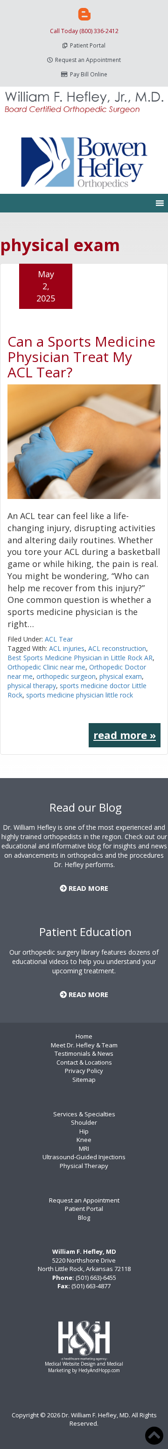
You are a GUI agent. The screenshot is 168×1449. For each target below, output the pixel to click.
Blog (84, 1217)
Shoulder (84, 1122)
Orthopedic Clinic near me (46, 667)
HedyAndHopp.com (99, 1370)
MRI (84, 1148)
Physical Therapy (84, 1166)
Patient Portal (87, 45)
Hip (84, 1131)
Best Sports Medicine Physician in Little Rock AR (80, 657)
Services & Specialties (84, 1114)
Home (84, 1036)
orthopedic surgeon (66, 676)
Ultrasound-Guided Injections (84, 1157)
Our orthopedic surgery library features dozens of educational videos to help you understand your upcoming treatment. (84, 961)
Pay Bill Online (88, 74)
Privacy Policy (84, 1070)
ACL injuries (66, 648)
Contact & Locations (84, 1062)
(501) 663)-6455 (96, 1277)
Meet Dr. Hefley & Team (84, 1045)
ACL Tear (59, 639)
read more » (124, 735)
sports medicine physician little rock (79, 694)
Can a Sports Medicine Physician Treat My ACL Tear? (81, 357)
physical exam (120, 676)
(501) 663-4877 (91, 1286)
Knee (84, 1139)
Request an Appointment (88, 60)
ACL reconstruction (117, 648)
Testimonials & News (84, 1053)
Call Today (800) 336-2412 (84, 31)
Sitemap (84, 1079)
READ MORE (87, 888)
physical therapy (31, 685)
